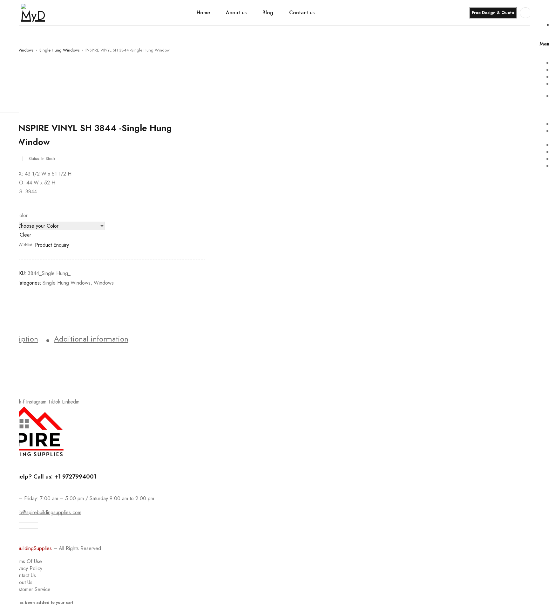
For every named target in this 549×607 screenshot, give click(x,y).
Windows (25, 50)
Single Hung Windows (59, 50)
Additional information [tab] (91, 338)
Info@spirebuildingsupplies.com (47, 512)
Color (22, 215)
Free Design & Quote (493, 13)
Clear (25, 234)
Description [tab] (19, 338)
